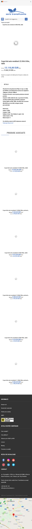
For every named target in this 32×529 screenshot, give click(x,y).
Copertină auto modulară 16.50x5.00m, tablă (16, 168)
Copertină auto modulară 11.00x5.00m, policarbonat (16, 380)
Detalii (6, 84)
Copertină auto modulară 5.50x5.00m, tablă (16, 253)
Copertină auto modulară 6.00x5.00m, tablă (16, 337)
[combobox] (14, 19)
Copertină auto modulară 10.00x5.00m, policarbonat (16, 210)
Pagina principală (5, 22)
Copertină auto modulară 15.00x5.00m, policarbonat (16, 295)
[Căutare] (26, 19)
